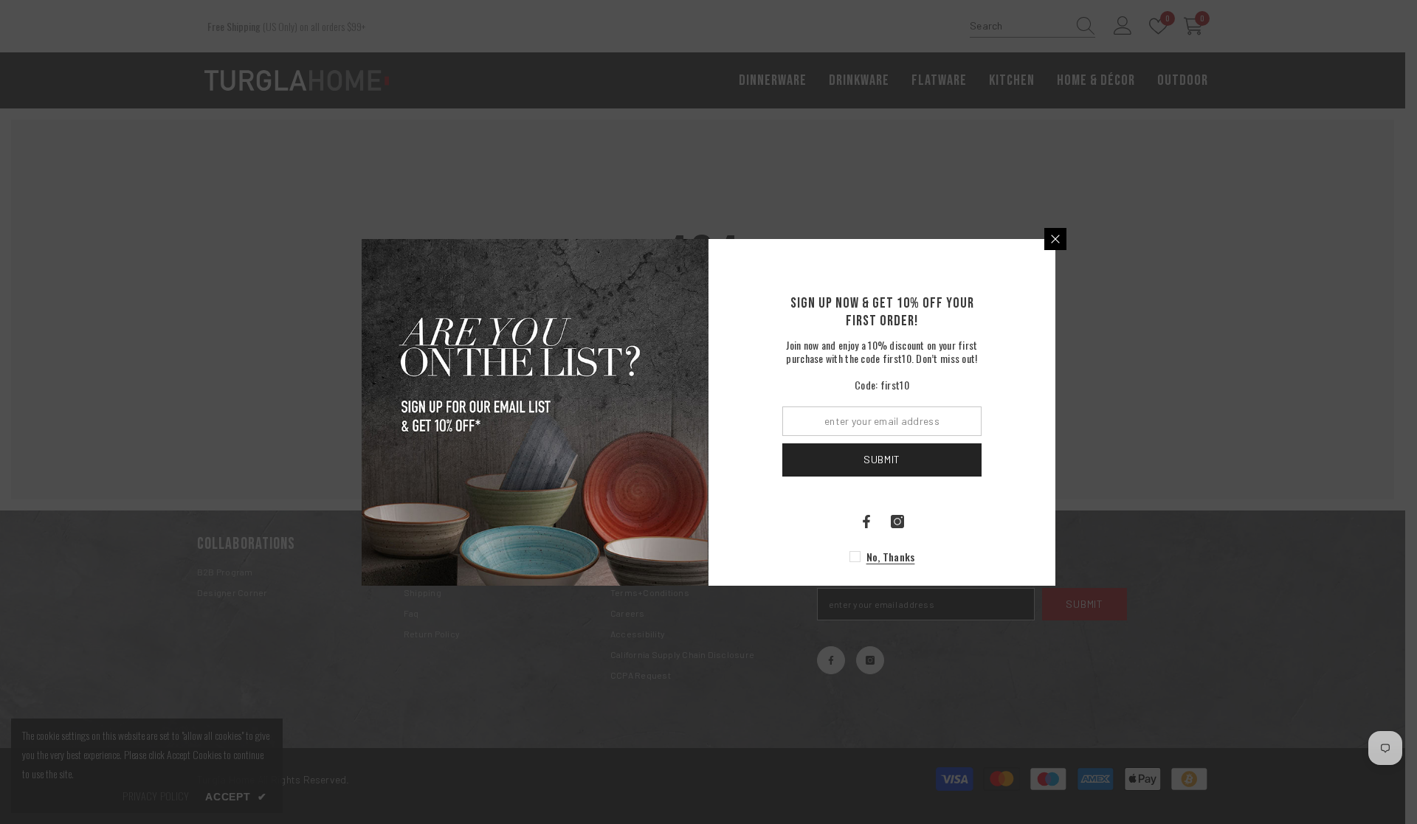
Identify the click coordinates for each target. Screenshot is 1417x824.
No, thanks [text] (890, 556)
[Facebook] (866, 521)
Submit (881, 459)
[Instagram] (897, 521)
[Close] (1055, 239)
